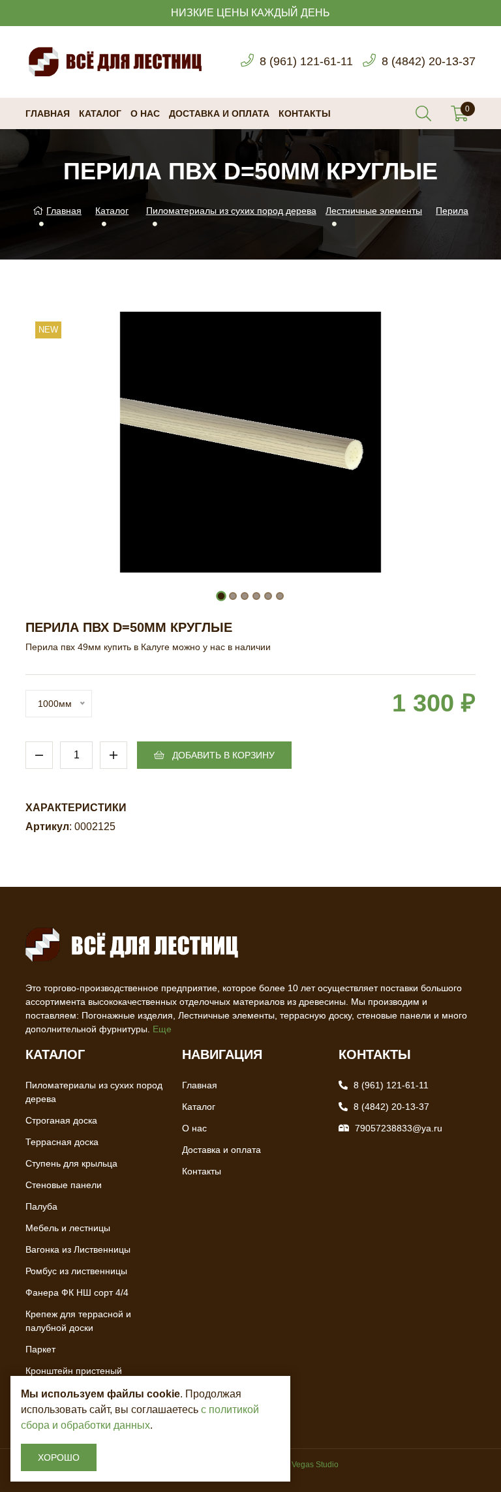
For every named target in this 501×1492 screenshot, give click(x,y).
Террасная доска (62, 1142)
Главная (47, 113)
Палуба (41, 1206)
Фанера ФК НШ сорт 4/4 (77, 1292)
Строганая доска (61, 1120)
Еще (162, 1029)
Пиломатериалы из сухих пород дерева (231, 210)
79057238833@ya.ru (398, 1128)
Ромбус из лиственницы (76, 1271)
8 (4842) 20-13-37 (429, 61)
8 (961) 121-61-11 (306, 61)
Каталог (100, 113)
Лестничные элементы (374, 210)
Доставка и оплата (219, 113)
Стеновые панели (63, 1185)
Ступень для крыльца (71, 1163)
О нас (145, 113)
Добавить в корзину (222, 755)
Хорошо (59, 1457)
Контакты (305, 113)
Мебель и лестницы (67, 1228)
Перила (452, 210)
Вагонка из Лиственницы (77, 1249)
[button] (221, 596)
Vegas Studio (315, 1464)
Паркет (40, 1349)
